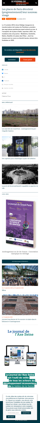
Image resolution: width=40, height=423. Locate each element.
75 (3, 19)
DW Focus (20, 3)
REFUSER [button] (11, 417)
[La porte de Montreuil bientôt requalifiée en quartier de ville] (20, 174)
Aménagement (11, 19)
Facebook (6, 80)
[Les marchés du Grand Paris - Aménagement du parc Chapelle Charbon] (20, 116)
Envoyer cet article (8, 84)
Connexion (12, 59)
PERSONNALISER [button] (13, 413)
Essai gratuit (27, 59)
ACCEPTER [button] (26, 413)
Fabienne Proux (6, 96)
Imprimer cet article (8, 88)
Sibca (4, 290)
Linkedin (6, 69)
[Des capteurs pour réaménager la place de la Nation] (20, 146)
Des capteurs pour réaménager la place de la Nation (18, 158)
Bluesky (6, 73)
